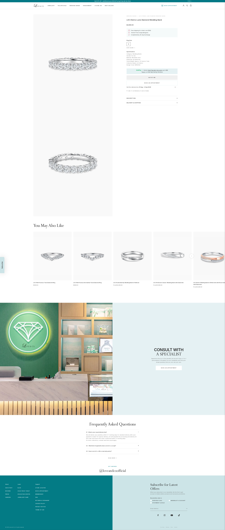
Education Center (24, 494)
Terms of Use (39, 509)
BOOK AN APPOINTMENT (152, 83)
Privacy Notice (40, 506)
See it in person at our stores (138, 90)
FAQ (36, 497)
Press (7, 494)
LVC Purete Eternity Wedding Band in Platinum (126, 282)
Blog (19, 487)
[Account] (183, 5)
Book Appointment (170, 5)
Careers (8, 497)
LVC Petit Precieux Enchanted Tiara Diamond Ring (87, 282)
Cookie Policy (40, 503)
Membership (39, 494)
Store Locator (40, 487)
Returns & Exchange (42, 500)
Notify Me (152, 77)
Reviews (8, 491)
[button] (175, 87)
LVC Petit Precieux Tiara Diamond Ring (44, 282)
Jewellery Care (23, 497)
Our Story (8, 487)
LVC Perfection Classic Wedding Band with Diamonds (168, 282)
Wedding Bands (132, 16)
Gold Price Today (24, 491)
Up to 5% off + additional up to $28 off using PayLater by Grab (112, 1)
